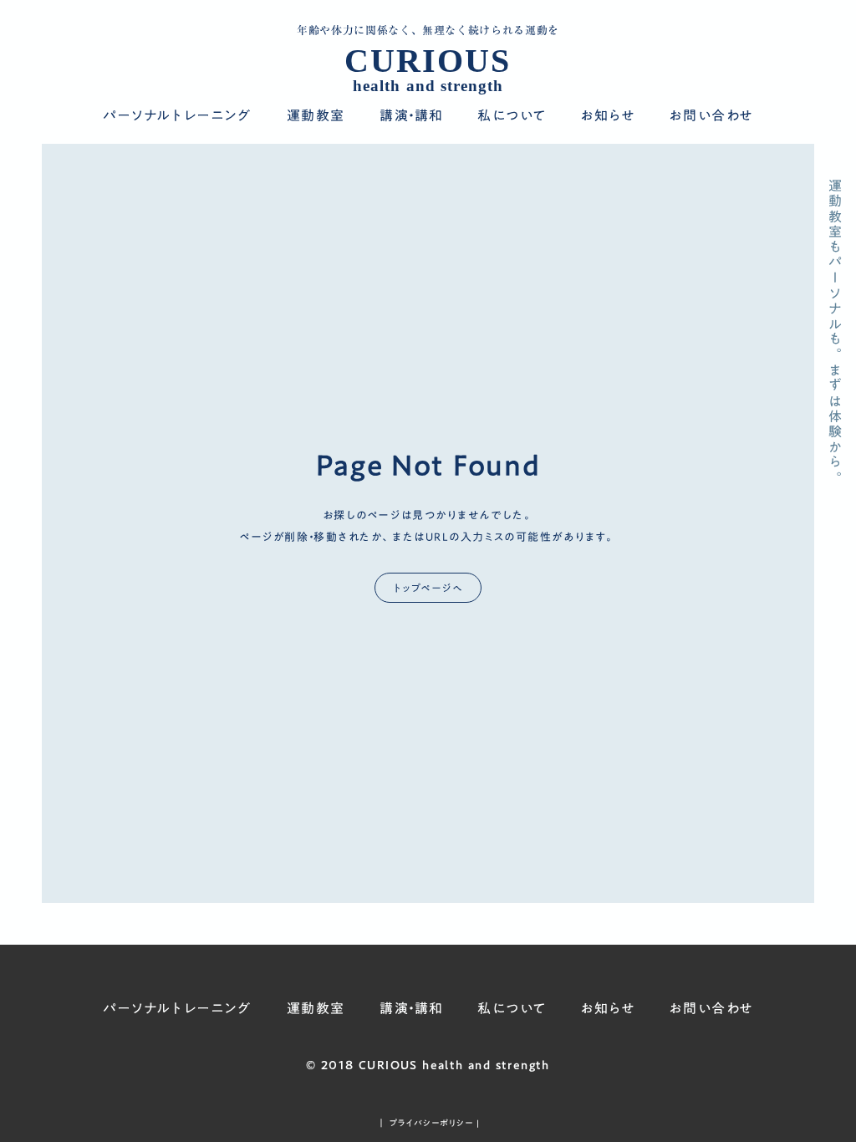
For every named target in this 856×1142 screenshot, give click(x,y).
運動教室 (316, 116)
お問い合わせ (711, 116)
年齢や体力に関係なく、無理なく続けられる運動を (428, 30)
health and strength (428, 86)
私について (512, 116)
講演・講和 (412, 116)
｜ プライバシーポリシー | (428, 1123)
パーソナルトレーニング (177, 116)
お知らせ (607, 116)
